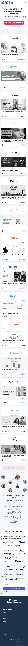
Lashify (4, 621)
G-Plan (4, 612)
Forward (4, 618)
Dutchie (4, 615)
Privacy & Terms (6, 634)
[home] (7, 2)
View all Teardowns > (14, 468)
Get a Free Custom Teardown (14, 23)
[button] (25, 2)
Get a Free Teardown (7, 628)
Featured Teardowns (7, 609)
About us (5, 631)
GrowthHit (17, 641)
